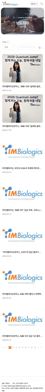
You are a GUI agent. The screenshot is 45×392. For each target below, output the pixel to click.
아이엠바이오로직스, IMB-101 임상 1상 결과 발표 (22, 336)
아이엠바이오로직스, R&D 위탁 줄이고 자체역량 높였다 (22, 294)
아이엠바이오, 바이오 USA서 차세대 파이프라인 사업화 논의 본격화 (22, 168)
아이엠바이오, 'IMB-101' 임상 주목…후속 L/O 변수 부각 (22, 210)
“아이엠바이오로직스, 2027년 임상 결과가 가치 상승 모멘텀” (22, 252)
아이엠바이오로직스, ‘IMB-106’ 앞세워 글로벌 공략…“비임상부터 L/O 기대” (22, 86)
